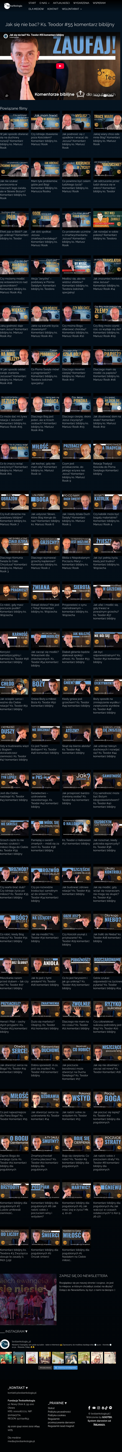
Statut (51, 1408)
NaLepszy (99, 1424)
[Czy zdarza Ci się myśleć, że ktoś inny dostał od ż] (58, 1358)
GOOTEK (107, 1417)
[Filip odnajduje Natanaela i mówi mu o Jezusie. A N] (6, 1358)
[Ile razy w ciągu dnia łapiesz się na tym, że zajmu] (19, 1358)
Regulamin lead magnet (61, 1426)
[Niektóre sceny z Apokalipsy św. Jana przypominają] (97, 1358)
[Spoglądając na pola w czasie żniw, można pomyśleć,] (110, 1358)
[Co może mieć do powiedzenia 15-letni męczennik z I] (84, 1358)
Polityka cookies (57, 1415)
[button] (48, 3)
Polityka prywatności (59, 1411)
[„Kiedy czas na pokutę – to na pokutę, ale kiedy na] (45, 1358)
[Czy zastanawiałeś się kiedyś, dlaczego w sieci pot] (32, 1358)
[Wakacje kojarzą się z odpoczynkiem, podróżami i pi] (71, 1358)
